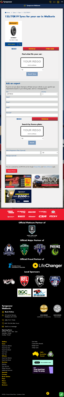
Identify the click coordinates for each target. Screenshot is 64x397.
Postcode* (9, 113)
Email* (8, 107)
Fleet (3, 378)
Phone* (8, 102)
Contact (4, 374)
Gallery (4, 341)
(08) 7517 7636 (10, 320)
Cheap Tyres (35, 347)
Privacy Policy (37, 167)
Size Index (34, 341)
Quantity (43, 92)
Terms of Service (48, 167)
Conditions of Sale (21, 394)
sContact (13, 37)
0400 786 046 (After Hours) (11, 323)
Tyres (3, 344)
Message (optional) (11, 156)
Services (4, 362)
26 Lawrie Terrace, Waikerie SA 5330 (11, 316)
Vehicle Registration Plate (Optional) (15, 150)
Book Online (6, 376)
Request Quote (12, 171)
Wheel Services (6, 368)
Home (8, 12)
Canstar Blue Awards (37, 343)
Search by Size (6, 348)
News (4, 381)
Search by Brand (6, 350)
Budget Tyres (35, 345)
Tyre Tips (4, 354)
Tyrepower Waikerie (33, 5)
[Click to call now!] (50, 2)
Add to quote (11, 44)
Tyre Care (4, 352)
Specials (4, 372)
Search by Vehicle (7, 346)
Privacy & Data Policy (11, 394)
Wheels (4, 356)
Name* (8, 97)
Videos (4, 383)
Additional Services (7, 370)
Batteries (4, 364)
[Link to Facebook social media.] (47, 393)
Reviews (4, 385)
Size (7, 92)
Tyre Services (5, 366)
